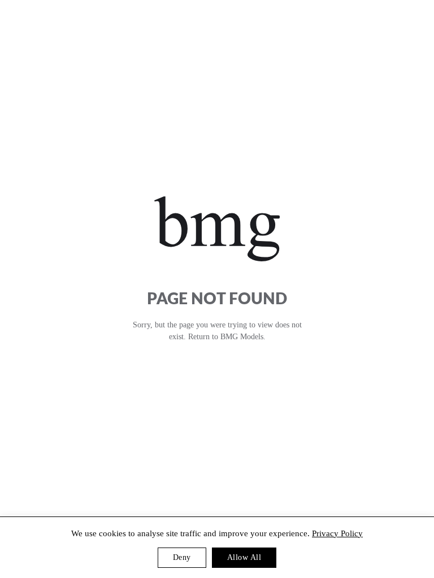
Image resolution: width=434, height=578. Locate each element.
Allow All (244, 557)
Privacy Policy (337, 533)
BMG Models (241, 336)
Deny (182, 557)
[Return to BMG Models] (217, 228)
